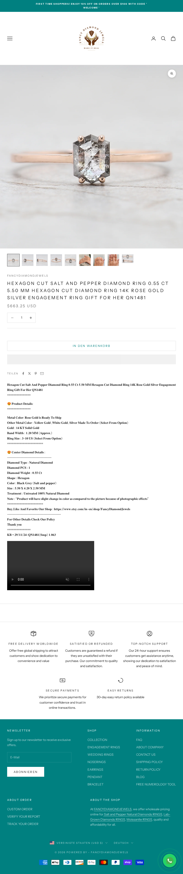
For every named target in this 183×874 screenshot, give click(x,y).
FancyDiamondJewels (27, 275)
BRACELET (95, 784)
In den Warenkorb (91, 346)
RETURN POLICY (148, 770)
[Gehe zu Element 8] (113, 260)
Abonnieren (26, 772)
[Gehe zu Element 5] (70, 260)
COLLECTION (97, 740)
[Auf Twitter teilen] (29, 373)
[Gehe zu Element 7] (99, 260)
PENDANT (94, 777)
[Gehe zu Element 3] (42, 260)
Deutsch (121, 842)
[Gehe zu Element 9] (127, 258)
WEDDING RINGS (100, 755)
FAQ (139, 740)
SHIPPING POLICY (149, 762)
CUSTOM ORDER (19, 809)
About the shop (105, 800)
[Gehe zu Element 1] (13, 260)
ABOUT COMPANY (150, 747)
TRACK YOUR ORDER (22, 824)
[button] (91, 359)
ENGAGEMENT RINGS (103, 747)
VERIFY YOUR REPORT (23, 817)
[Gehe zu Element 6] (85, 260)
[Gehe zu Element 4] (56, 260)
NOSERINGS (96, 762)
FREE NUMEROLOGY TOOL (156, 784)
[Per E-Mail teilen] (42, 373)
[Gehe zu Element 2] (27, 260)
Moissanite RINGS (139, 819)
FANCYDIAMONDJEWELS (112, 809)
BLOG (140, 777)
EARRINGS (95, 770)
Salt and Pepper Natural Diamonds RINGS (132, 814)
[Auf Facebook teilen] (23, 373)
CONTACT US (146, 755)
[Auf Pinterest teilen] (35, 373)
